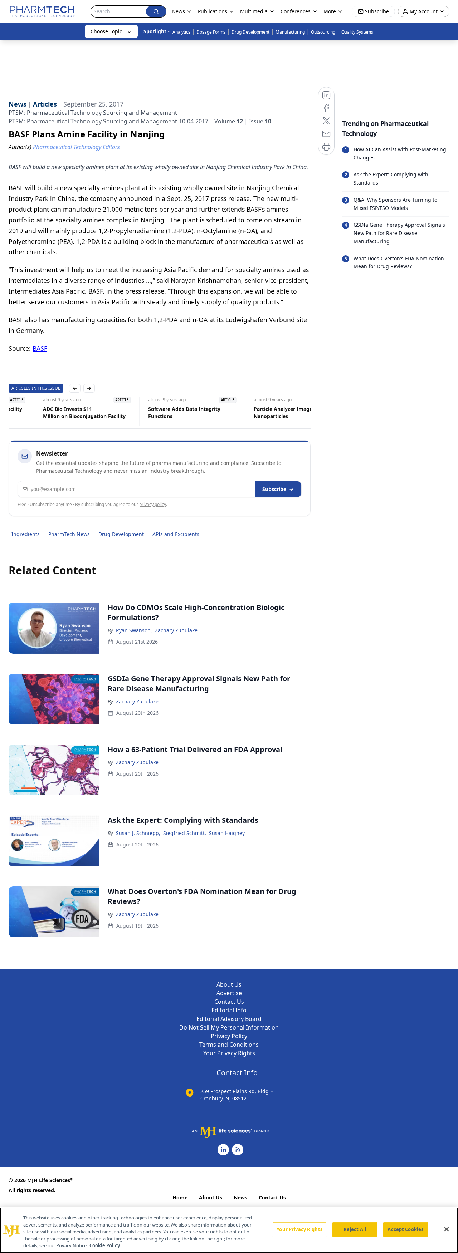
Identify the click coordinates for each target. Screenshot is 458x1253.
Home (179, 1197)
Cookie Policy (104, 1245)
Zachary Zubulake (176, 630)
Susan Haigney (227, 833)
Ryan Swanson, (134, 630)
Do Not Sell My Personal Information (229, 1027)
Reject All (355, 1229)
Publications (212, 11)
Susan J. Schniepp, (138, 833)
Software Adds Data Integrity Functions (150, 412)
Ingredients (25, 534)
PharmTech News (69, 534)
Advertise (229, 993)
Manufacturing (290, 32)
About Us (229, 984)
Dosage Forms (210, 32)
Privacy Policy (229, 1036)
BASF (40, 348)
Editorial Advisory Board (229, 1019)
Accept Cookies (405, 1229)
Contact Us (229, 1002)
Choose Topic (106, 31)
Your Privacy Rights (229, 1053)
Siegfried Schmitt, (184, 833)
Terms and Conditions (229, 1044)
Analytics (181, 32)
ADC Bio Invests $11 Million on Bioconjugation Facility (50, 412)
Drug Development (250, 32)
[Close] (446, 1229)
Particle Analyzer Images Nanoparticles (250, 412)
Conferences (296, 11)
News (240, 1197)
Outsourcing (323, 32)
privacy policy (152, 504)
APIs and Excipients (175, 534)
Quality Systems (357, 32)
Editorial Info (229, 1010)
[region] (229, 1230)
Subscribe (274, 489)
